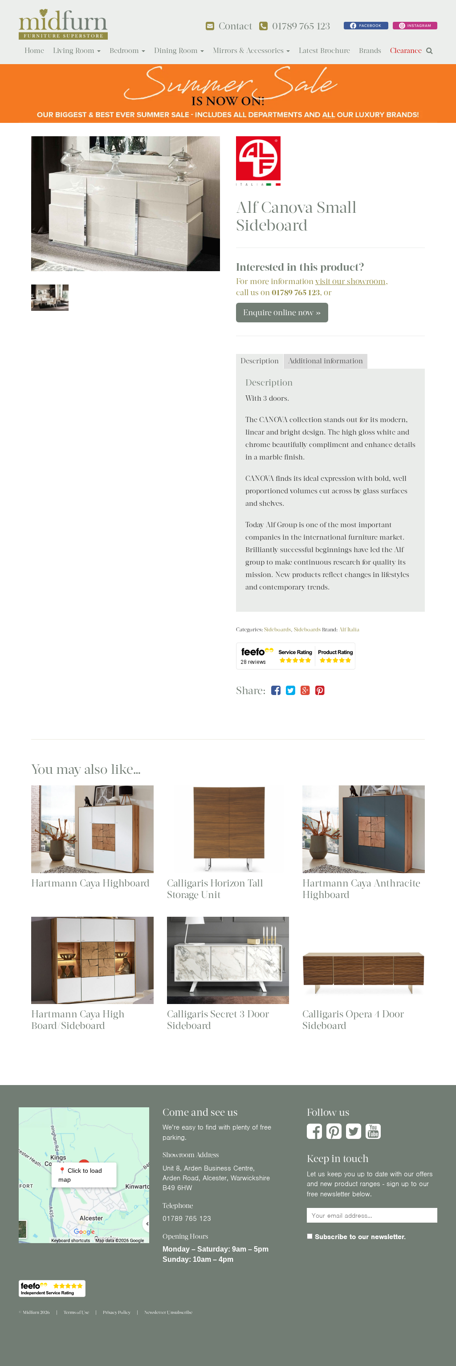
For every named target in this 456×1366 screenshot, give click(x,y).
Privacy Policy (116, 1312)
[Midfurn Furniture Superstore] (63, 24)
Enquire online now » (282, 312)
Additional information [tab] (325, 361)
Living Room (74, 50)
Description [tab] (259, 361)
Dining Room (177, 50)
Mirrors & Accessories (249, 50)
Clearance (406, 50)
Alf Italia (349, 629)
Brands (370, 50)
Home (34, 50)
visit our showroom (350, 281)
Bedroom (125, 50)
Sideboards (277, 629)
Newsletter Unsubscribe (168, 1312)
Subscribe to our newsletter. (359, 1236)
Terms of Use (76, 1312)
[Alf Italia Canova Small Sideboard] (125, 203)
